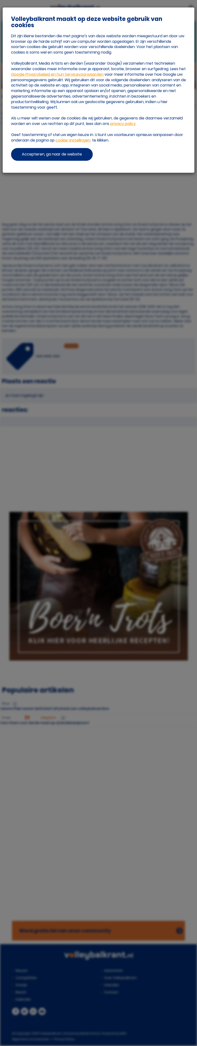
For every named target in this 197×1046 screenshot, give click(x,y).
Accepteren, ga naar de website (52, 154)
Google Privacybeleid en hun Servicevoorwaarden (57, 74)
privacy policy (123, 123)
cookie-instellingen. (73, 140)
